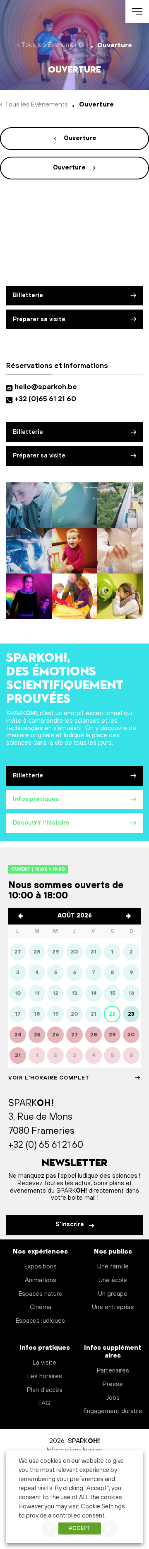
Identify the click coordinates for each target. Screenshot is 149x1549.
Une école (113, 1280)
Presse (113, 1384)
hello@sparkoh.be (47, 387)
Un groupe (112, 1294)
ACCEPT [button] (80, 1528)
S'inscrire (70, 1224)
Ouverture (80, 138)
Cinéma (40, 1307)
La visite (44, 1363)
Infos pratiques (36, 799)
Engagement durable (113, 1411)
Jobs (113, 1398)
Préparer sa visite (39, 319)
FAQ (44, 1403)
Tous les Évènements (52, 45)
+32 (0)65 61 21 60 (45, 399)
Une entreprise (113, 1307)
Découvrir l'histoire (41, 823)
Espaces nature (40, 1294)
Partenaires (113, 1371)
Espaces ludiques (40, 1321)
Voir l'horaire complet (48, 1078)
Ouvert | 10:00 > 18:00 (38, 869)
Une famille (113, 1267)
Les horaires (44, 1376)
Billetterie (28, 295)
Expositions (40, 1267)
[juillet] (20, 916)
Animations (40, 1280)
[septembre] (128, 916)
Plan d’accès (44, 1390)
